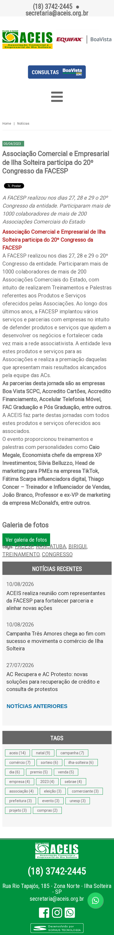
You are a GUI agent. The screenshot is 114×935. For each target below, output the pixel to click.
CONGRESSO (57, 554)
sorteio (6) (49, 762)
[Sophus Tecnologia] (57, 931)
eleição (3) (53, 791)
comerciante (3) (85, 791)
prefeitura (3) (20, 801)
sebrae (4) (73, 782)
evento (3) (50, 801)
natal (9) (43, 753)
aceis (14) (17, 753)
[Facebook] (44, 915)
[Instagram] (57, 915)
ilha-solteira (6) (81, 762)
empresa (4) (19, 782)
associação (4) (21, 791)
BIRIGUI (77, 546)
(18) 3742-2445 (57, 871)
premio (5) (39, 772)
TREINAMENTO (21, 554)
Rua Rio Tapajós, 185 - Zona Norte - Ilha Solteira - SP (56, 889)
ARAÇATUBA (51, 546)
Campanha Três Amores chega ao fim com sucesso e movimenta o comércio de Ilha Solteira (55, 641)
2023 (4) (47, 782)
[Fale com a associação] (95, 900)
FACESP (24, 546)
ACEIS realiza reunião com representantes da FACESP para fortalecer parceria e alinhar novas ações (55, 600)
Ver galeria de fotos (26, 540)
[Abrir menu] (57, 96)
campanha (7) (72, 753)
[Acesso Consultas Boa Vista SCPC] (57, 77)
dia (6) (14, 772)
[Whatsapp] (70, 915)
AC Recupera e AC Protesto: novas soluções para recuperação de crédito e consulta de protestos (53, 681)
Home (6, 123)
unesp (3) (78, 801)
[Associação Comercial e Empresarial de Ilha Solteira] (57, 39)
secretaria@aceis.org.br (57, 898)
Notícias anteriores (37, 706)
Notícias (23, 123)
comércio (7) (19, 762)
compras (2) (47, 810)
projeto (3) (18, 810)
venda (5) (66, 772)
